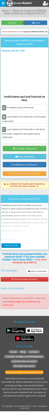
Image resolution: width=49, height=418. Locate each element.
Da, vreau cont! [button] (39, 55)
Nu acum (7, 55)
